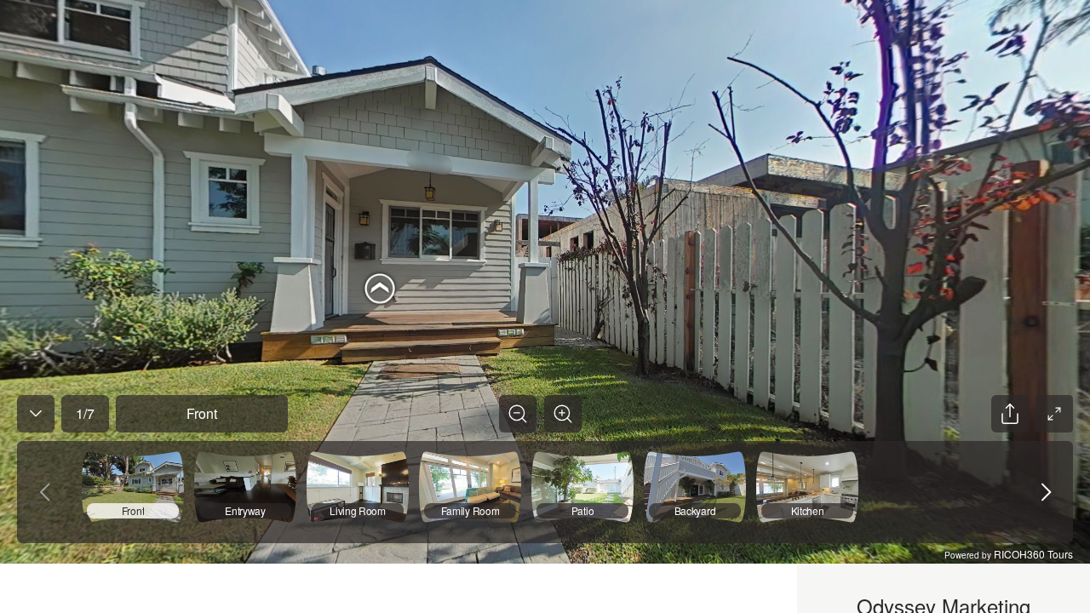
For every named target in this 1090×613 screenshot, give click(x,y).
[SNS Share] (1010, 414)
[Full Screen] (1054, 414)
